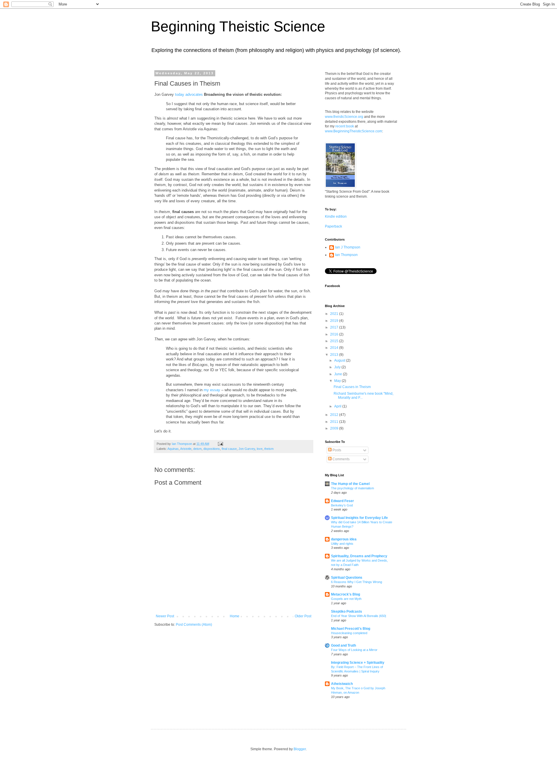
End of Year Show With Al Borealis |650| (358, 616)
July (337, 367)
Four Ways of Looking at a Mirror (354, 650)
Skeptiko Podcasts (346, 611)
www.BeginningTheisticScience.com (353, 131)
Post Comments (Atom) (194, 625)
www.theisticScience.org (344, 117)
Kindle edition (336, 216)
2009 (334, 428)
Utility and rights (342, 543)
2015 (334, 341)
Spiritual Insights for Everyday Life (359, 518)
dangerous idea (344, 539)
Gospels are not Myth (346, 598)
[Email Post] (220, 443)
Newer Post (165, 616)
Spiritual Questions (346, 578)
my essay (212, 390)
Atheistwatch (342, 684)
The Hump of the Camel (350, 484)
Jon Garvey (246, 448)
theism (269, 448)
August (340, 360)
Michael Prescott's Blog (350, 629)
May (338, 381)
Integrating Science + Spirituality (357, 663)
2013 (334, 355)
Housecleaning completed (349, 633)
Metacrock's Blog (345, 594)
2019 (334, 321)
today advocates (189, 94)
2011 (334, 422)
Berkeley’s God (342, 505)
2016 (334, 334)
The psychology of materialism (352, 488)
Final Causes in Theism (352, 387)
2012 (334, 415)
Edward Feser (342, 501)
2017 (334, 327)
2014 (334, 348)
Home (234, 616)
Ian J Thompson (347, 247)
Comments (341, 459)
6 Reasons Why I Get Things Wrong (356, 582)
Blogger (300, 749)
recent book (344, 126)
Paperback (333, 226)
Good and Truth (343, 645)
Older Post (303, 616)
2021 (334, 314)
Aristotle (185, 448)
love (260, 448)
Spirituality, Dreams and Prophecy (359, 556)
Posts (336, 450)
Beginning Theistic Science (238, 26)
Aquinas (173, 448)
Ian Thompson (346, 255)
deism (197, 448)
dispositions (211, 448)
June (338, 374)
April (338, 406)
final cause (229, 448)
